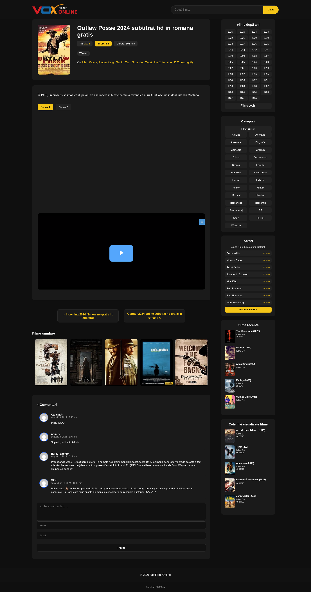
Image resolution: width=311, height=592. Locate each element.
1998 (230, 74)
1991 (266, 80)
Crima (236, 157)
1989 (242, 86)
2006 (230, 62)
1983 (266, 92)
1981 (242, 98)
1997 (242, 74)
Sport (236, 217)
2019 (266, 38)
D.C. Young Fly (183, 62)
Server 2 (63, 107)
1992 (254, 80)
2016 (254, 43)
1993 (242, 80)
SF (260, 210)
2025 (242, 31)
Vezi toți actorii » (248, 309)
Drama (236, 164)
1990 (230, 86)
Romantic (260, 202)
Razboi (260, 195)
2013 (242, 50)
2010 (230, 56)
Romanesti (236, 202)
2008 (254, 56)
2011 (266, 50)
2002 (230, 68)
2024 (87, 43)
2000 (254, 68)
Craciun (260, 149)
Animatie (260, 134)
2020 (254, 38)
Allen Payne (89, 62)
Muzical (236, 195)
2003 (266, 62)
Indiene (260, 180)
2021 (242, 38)
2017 (242, 43)
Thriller (260, 217)
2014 (230, 50)
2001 (242, 68)
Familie (260, 164)
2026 (230, 31)
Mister (260, 187)
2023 (266, 31)
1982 (230, 98)
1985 (242, 92)
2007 (266, 56)
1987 (266, 86)
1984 (254, 92)
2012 (254, 50)
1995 (266, 74)
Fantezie (236, 172)
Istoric (236, 187)
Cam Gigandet (134, 62)
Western (83, 53)
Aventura (236, 142)
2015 (266, 43)
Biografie (260, 142)
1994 (230, 80)
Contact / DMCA (155, 587)
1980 (254, 98)
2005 (242, 62)
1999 (266, 68)
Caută (271, 9)
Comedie (236, 149)
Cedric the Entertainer (159, 62)
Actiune (236, 134)
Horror (236, 180)
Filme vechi (248, 105)
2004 (254, 62)
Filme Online (248, 128)
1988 (254, 86)
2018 (230, 43)
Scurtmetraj (236, 210)
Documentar (260, 157)
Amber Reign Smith (110, 62)
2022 (230, 38)
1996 (254, 74)
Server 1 (45, 107)
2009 (242, 56)
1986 (230, 92)
